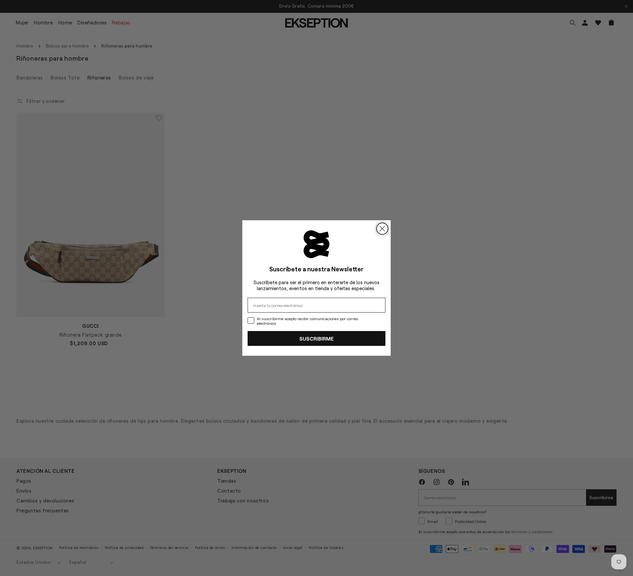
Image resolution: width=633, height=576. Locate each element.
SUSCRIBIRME (316, 338)
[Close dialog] (382, 228)
